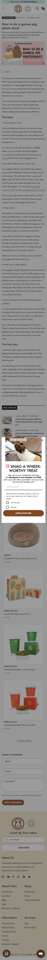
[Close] (42, 440)
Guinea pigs (15, 502)
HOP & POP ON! (23, 513)
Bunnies (14, 507)
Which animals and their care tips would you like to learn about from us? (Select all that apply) (22, 496)
